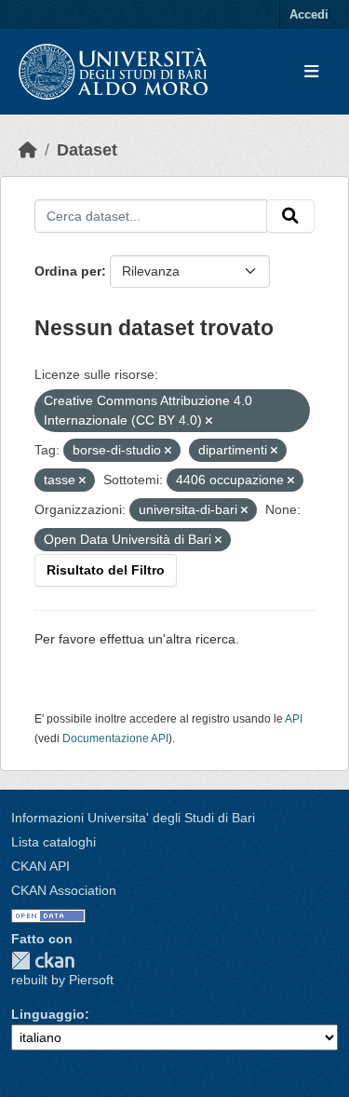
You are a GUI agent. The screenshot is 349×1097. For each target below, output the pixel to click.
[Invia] (290, 216)
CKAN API (40, 866)
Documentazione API (115, 738)
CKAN (42, 960)
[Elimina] (209, 421)
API (293, 718)
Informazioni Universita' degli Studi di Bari (133, 817)
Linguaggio (48, 1014)
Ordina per (67, 271)
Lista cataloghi (53, 841)
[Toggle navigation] (311, 72)
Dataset (87, 150)
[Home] (28, 150)
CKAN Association (63, 890)
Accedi (309, 14)
